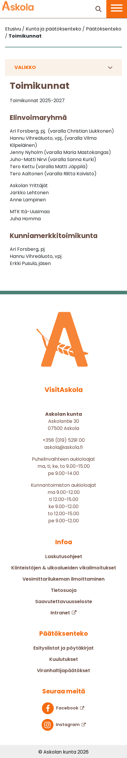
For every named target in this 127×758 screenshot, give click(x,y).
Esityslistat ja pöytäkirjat (63, 648)
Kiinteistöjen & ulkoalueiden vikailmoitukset (63, 567)
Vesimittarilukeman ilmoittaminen (63, 579)
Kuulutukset (63, 659)
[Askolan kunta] (17, 6)
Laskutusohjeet (63, 556)
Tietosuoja (63, 590)
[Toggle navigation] (116, 9)
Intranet (60, 612)
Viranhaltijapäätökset (63, 670)
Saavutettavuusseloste (63, 601)
